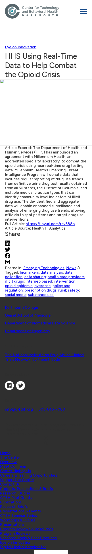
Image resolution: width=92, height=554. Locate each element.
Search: (27, 552)
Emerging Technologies (43, 268)
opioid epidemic (19, 285)
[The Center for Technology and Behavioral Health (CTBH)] (41, 11)
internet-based (39, 281)
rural (62, 290)
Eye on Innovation (20, 47)
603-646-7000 (51, 409)
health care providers (66, 277)
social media (15, 294)
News (71, 268)
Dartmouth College (21, 307)
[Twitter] (20, 388)
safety (73, 290)
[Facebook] (9, 388)
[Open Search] (46, 443)
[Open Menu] (83, 11)
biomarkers (29, 272)
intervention (64, 281)
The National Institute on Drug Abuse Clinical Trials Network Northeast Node (44, 357)
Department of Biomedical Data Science (40, 323)
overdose (42, 285)
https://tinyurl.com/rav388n (50, 224)
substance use (41, 294)
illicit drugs (14, 281)
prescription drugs (40, 290)
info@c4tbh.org (19, 409)
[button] (10, 457)
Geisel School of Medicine (28, 315)
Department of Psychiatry (27, 331)
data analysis (52, 272)
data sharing (35, 277)
